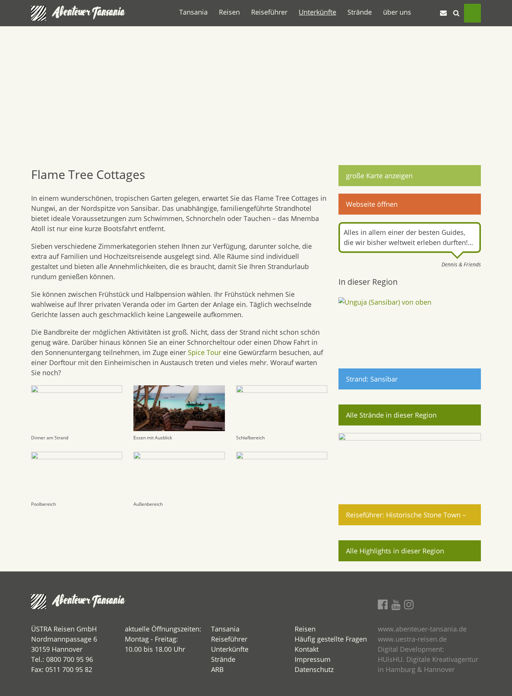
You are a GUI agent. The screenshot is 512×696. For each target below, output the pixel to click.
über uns (397, 12)
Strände (359, 12)
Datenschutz (314, 669)
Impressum (313, 659)
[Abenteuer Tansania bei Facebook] (383, 604)
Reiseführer (269, 12)
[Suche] (456, 13)
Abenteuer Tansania (89, 13)
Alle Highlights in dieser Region (395, 550)
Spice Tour (204, 352)
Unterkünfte (317, 12)
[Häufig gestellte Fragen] (430, 13)
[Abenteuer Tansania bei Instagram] (409, 604)
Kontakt (307, 649)
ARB (217, 669)
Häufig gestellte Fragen (331, 638)
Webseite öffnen (372, 204)
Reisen (229, 12)
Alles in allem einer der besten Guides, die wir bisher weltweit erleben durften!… (408, 237)
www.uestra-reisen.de (412, 638)
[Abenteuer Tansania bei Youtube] (395, 604)
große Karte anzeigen (379, 175)
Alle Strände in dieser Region (391, 414)
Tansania (193, 12)
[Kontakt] (443, 13)
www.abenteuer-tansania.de (422, 628)
